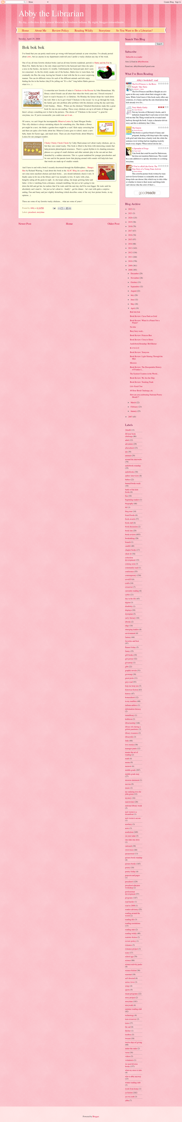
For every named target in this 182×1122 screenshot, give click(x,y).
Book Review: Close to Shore (141, 339)
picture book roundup (133, 857)
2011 (130, 256)
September (135, 286)
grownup (128, 674)
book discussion (131, 526)
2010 (130, 261)
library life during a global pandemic (133, 727)
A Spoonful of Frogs (140, 148)
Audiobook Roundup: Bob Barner (143, 343)
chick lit (128, 553)
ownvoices (129, 849)
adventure (129, 443)
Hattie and (98, 62)
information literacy (133, 709)
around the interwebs (133, 459)
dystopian (129, 614)
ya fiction (129, 1092)
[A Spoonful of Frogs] (129, 155)
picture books (130, 863)
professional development (130, 892)
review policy (130, 941)
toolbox (128, 1034)
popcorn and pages (132, 875)
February (134, 406)
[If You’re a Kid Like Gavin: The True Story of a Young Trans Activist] (129, 170)
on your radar (130, 835)
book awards (130, 519)
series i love (129, 982)
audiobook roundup (133, 465)
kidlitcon (128, 719)
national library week (133, 805)
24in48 (128, 430)
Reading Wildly (84, 30)
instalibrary (129, 715)
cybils (127, 594)
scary (127, 952)
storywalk (129, 1005)
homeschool (130, 697)
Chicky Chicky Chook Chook (57, 142)
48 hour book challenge (130, 435)
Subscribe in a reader (134, 56)
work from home (131, 1088)
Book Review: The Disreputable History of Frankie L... (146, 368)
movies (128, 784)
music (127, 788)
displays (128, 610)
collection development (130, 558)
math (127, 758)
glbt (126, 666)
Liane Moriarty (138, 110)
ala (126, 451)
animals (128, 455)
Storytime (104, 30)
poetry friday (130, 871)
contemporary (130, 575)
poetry (127, 867)
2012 (130, 252)
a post (82, 170)
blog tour (128, 511)
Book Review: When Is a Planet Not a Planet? (145, 321)
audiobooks (129, 471)
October (134, 282)
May (133, 304)
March (133, 402)
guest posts (129, 678)
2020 (130, 217)
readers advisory (131, 909)
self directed (130, 978)
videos (127, 1056)
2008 (130, 269)
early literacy (130, 617)
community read (131, 567)
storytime (40, 212)
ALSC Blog (72, 170)
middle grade (130, 770)
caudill (128, 546)
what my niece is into (133, 1070)
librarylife (129, 736)
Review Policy (60, 30)
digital (127, 602)
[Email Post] (54, 208)
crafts (127, 583)
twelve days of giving (133, 1042)
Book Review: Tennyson (139, 352)
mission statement (132, 780)
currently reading (132, 590)
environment (130, 633)
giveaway (129, 662)
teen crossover (130, 1019)
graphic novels (131, 670)
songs (127, 985)
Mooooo (133, 362)
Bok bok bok (135, 312)
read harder (129, 901)
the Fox (106, 62)
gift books (129, 655)
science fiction (130, 970)
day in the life (130, 598)
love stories (129, 744)
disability (129, 606)
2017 (130, 230)
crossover (129, 587)
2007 (130, 416)
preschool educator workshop (132, 886)
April (133, 308)
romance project (131, 948)
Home (25, 30)
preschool (32, 212)
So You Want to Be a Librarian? (134, 30)
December (135, 273)
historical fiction (131, 689)
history (128, 693)
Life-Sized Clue (136, 386)
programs (129, 897)
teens (127, 1023)
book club (129, 522)
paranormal (129, 853)
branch (128, 542)
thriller (128, 1030)
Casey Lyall (137, 151)
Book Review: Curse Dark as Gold (143, 316)
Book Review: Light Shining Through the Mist (146, 357)
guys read (129, 681)
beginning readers (132, 499)
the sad (128, 1026)
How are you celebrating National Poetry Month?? (146, 395)
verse (127, 1052)
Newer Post (24, 223)
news (127, 828)
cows (29, 56)
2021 (130, 213)
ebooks (128, 621)
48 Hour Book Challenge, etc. (141, 390)
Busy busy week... (137, 331)
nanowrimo (129, 801)
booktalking (130, 538)
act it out (68, 115)
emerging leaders (132, 629)
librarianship (130, 723)
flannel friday (130, 647)
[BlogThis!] (61, 208)
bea (126, 495)
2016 (130, 235)
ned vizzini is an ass (132, 818)
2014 (130, 243)
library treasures (131, 733)
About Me (40, 30)
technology (129, 1015)
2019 (130, 222)
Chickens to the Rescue (83, 90)
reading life (129, 919)
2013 (130, 248)
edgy (127, 625)
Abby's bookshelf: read (147, 80)
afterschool (129, 447)
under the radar (131, 1048)
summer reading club (133, 1009)
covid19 (128, 579)
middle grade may (132, 774)
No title (133, 327)
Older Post (113, 223)
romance (128, 945)
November (135, 277)
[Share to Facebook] (67, 208)
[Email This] (59, 208)
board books (130, 515)
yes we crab (129, 1096)
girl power (129, 658)
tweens (128, 1038)
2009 (130, 265)
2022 (130, 209)
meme (127, 762)
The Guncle (136, 127)
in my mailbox (131, 701)
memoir (128, 766)
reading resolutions (132, 923)
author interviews (132, 475)
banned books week (132, 483)
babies (127, 479)
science (128, 960)
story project (130, 997)
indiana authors (131, 705)
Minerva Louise (64, 121)
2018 (130, 226)
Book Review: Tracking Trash (141, 382)
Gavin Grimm (138, 171)
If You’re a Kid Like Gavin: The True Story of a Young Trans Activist (146, 167)
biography (129, 503)
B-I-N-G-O (134, 348)
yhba (127, 1100)
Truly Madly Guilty (139, 107)
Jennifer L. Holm (139, 89)
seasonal (128, 974)
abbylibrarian (143, 61)
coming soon (130, 563)
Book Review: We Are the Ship (142, 378)
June (133, 299)
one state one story (132, 839)
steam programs (131, 993)
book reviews (130, 534)
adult (127, 440)
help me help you (131, 685)
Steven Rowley (138, 130)
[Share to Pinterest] (70, 208)
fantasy (128, 637)
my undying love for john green (133, 792)
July (132, 295)
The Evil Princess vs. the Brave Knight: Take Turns (144, 85)
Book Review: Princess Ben (141, 335)
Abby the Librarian (51, 13)
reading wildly (131, 933)
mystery (128, 798)
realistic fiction (131, 937)
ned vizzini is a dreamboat (131, 813)
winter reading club (132, 1082)
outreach (128, 846)
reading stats (130, 929)
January (134, 411)
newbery (128, 824)
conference (129, 571)
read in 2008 (130, 905)
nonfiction (129, 832)
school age (129, 956)
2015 (130, 239)
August (134, 291)
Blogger (96, 1116)
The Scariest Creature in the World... (144, 373)
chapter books (130, 550)
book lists (129, 530)
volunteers (129, 1060)
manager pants (130, 748)
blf (126, 507)
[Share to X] (64, 208)
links (127, 740)
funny (127, 651)
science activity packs (133, 964)
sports (127, 989)
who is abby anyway (133, 1076)
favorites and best (132, 641)
